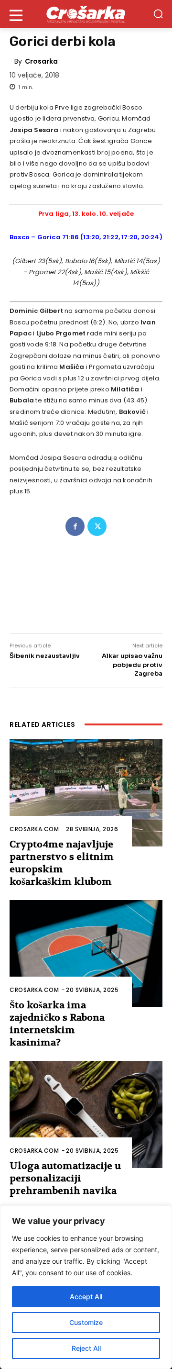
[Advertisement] (86, 578)
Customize (86, 1322)
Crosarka (41, 61)
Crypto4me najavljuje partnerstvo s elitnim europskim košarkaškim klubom (62, 863)
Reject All (86, 1348)
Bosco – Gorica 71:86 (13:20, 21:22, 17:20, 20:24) (86, 237)
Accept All (86, 1296)
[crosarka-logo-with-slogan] (86, 13)
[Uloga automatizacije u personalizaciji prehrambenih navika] (86, 1114)
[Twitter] (97, 526)
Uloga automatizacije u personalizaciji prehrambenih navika (65, 1178)
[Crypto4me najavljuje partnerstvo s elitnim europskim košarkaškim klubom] (86, 792)
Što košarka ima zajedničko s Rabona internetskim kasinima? (57, 1023)
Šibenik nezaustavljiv (45, 656)
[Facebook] (75, 526)
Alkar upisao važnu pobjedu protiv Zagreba (132, 664)
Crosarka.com (34, 829)
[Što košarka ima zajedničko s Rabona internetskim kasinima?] (86, 953)
